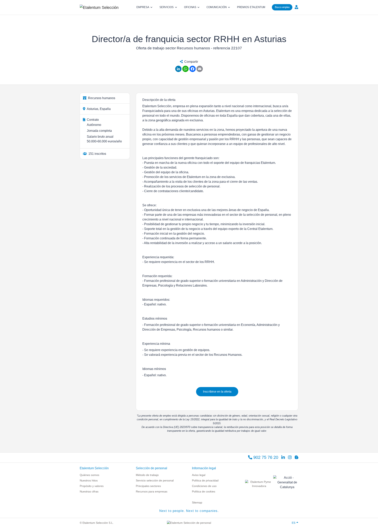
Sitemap (197, 502)
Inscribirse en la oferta (217, 391)
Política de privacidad (205, 480)
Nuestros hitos (89, 480)
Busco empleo (282, 7)
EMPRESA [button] (142, 7)
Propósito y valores (92, 486)
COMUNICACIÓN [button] (217, 7)
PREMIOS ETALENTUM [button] (251, 7)
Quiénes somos (89, 475)
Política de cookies (203, 491)
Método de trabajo (147, 475)
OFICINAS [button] (190, 7)
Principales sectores (148, 486)
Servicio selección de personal (155, 480)
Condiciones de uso (204, 486)
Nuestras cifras (89, 491)
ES (293, 522)
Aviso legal (198, 475)
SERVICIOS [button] (166, 7)
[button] (296, 7)
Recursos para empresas (151, 491)
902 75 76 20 (265, 457)
